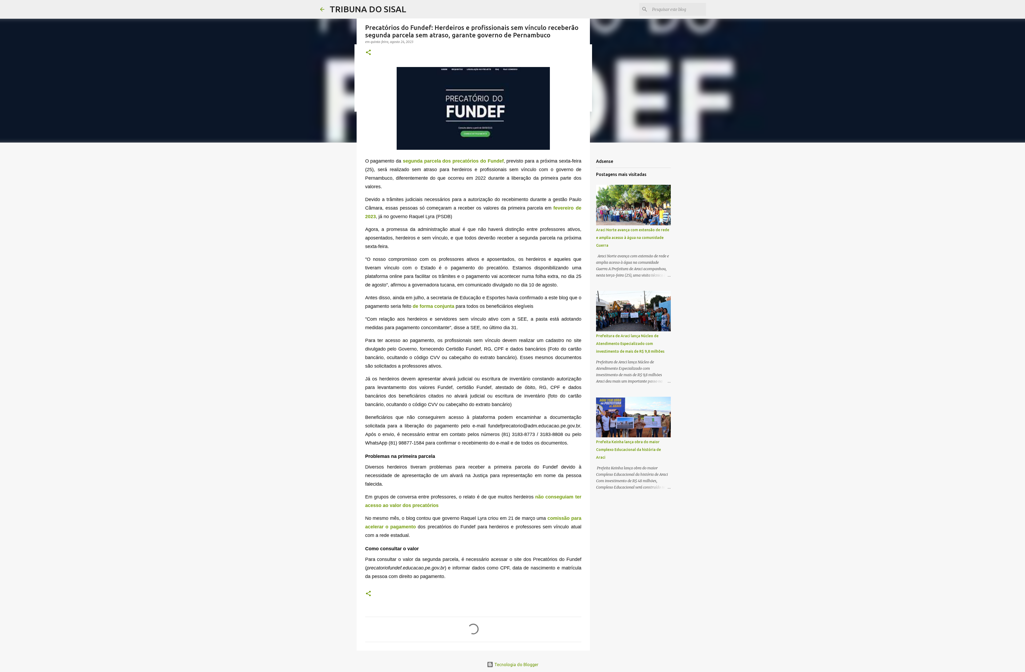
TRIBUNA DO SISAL (368, 9)
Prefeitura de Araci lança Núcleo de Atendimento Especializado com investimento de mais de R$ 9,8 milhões (630, 343)
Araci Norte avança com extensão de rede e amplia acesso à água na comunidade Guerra (632, 237)
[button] (368, 52)
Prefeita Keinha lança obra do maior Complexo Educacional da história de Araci (628, 449)
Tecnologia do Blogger (515, 664)
